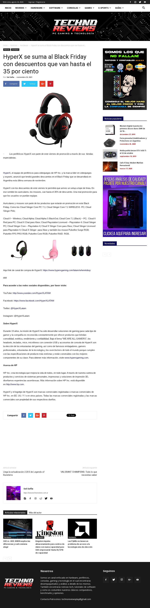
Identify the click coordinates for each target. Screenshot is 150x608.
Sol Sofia (10, 77)
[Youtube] (145, 2)
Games (88, 7)
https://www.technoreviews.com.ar (36, 493)
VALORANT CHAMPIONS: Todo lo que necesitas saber (79, 473)
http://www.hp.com (15, 384)
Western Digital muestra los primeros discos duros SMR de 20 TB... (132, 128)
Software (54, 7)
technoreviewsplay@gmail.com (76, 599)
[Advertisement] (50, 442)
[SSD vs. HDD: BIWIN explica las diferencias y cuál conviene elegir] (17, 529)
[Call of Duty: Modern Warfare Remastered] (110, 167)
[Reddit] (41, 498)
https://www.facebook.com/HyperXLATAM (34, 300)
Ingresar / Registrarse (36, 2)
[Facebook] (130, 2)
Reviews (19, 7)
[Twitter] (140, 2)
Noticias (13, 45)
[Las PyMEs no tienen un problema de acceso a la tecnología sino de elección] (82, 529)
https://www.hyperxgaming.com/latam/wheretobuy (67, 270)
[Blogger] (26, 498)
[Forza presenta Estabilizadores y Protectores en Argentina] (110, 142)
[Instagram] (135, 2)
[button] (143, 8)
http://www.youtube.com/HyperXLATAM (32, 293)
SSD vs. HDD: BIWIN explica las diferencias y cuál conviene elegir (16, 544)
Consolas (72, 7)
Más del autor (35, 513)
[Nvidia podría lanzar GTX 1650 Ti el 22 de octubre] (110, 154)
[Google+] (130, 580)
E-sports (103, 7)
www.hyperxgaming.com (76, 357)
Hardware (36, 7)
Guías (118, 7)
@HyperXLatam (18, 308)
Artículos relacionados (15, 513)
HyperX (7, 173)
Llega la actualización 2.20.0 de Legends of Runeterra (24, 473)
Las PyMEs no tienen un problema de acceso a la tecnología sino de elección (80, 544)
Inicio (8, 7)
